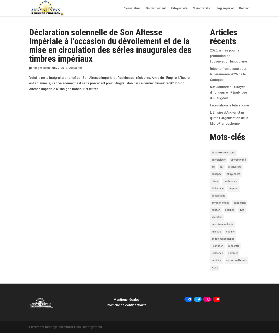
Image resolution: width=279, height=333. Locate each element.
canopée (217, 174)
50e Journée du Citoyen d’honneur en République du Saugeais (228, 92)
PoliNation (217, 246)
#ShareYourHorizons (223, 152)
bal (221, 166)
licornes (229, 210)
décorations (218, 195)
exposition (240, 202)
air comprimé (238, 159)
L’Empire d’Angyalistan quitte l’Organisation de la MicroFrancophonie (229, 118)
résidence (217, 253)
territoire (216, 260)
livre (242, 210)
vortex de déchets (236, 260)
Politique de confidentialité (126, 305)
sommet (233, 253)
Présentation (132, 8)
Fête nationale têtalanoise (229, 105)
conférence (230, 181)
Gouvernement (156, 8)
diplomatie (218, 188)
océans (230, 231)
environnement (220, 202)
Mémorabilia (201, 8)
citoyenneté (233, 174)
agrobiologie (219, 159)
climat (215, 181)
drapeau (233, 188)
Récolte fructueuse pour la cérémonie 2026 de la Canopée (228, 74)
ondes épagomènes (223, 238)
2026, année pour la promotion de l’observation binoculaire (228, 55)
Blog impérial (224, 8)
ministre (216, 231)
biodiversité (235, 166)
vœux (215, 267)
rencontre (233, 246)
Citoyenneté (179, 8)
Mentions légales (127, 300)
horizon (216, 210)
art (213, 166)
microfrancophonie (222, 224)
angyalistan (42, 67)
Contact (244, 8)
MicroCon (217, 217)
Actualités (76, 67)
